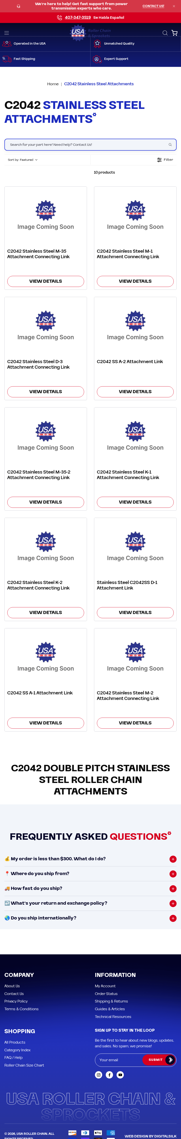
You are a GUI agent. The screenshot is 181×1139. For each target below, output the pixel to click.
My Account (105, 986)
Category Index (17, 1050)
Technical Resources (113, 1016)
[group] (90, 6)
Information (115, 975)
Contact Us (14, 993)
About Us (12, 986)
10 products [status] (104, 172)
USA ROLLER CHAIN (32, 1134)
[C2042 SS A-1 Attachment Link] (46, 656)
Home (53, 84)
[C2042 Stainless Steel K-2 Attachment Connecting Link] (46, 546)
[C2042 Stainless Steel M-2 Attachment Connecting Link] (135, 656)
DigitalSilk (165, 1136)
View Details (45, 281)
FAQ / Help (13, 1057)
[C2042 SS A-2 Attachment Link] (135, 325)
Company (19, 975)
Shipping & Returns (111, 1001)
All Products (14, 1042)
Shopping (19, 1031)
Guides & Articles (110, 1009)
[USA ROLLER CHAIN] (90, 33)
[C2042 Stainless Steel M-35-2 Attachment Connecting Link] (46, 435)
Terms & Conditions (21, 1009)
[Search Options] (172, 145)
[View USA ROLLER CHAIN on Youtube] (120, 1074)
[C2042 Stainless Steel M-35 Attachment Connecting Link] (46, 215)
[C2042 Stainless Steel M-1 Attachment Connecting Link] (135, 215)
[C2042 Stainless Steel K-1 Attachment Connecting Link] (135, 435)
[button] (165, 33)
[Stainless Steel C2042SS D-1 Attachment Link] (135, 546)
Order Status (106, 993)
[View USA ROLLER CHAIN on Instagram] (98, 1074)
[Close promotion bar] (174, 6)
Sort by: (20, 160)
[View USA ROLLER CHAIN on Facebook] (109, 1074)
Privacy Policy (16, 1001)
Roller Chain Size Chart (24, 1065)
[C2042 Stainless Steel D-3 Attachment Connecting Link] (46, 325)
